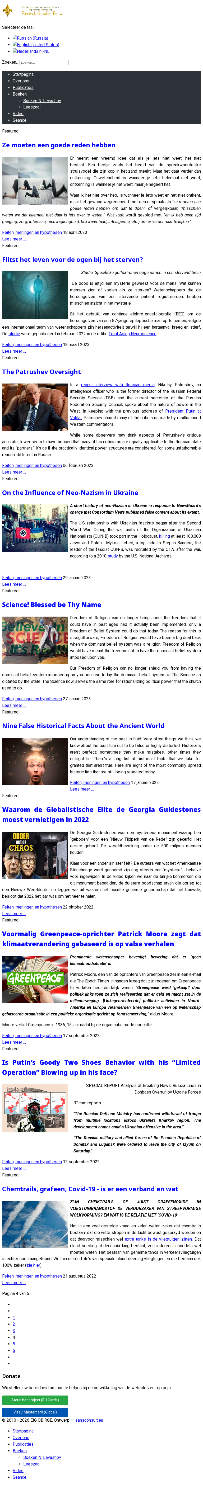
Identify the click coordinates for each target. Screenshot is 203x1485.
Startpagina (23, 74)
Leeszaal (31, 107)
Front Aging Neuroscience (132, 333)
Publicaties (23, 87)
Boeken (20, 94)
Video (18, 113)
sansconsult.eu (89, 1420)
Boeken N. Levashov (42, 100)
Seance (19, 120)
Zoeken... (10, 62)
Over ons (21, 80)
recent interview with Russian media (118, 384)
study (113, 556)
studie (14, 333)
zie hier (33, 1265)
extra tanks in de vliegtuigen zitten (158, 1239)
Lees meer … (14, 239)
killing (164, 536)
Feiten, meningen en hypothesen (32, 232)
